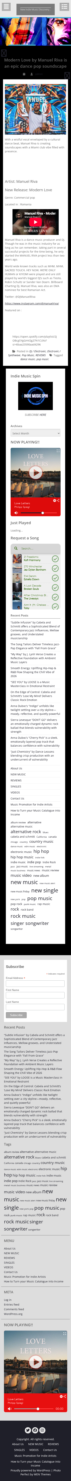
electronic (41, 846)
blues (45, 832)
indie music (18, 862)
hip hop (41, 851)
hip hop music (22, 857)
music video (21, 875)
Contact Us (17, 798)
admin (39, 74)
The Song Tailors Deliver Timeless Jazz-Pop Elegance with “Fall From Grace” (35, 646)
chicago (14, 842)
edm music (29, 846)
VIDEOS (15, 792)
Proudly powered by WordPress (30, 1470)
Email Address (15, 978)
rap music (43, 904)
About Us (16, 768)
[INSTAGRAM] (42, 1430)
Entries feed (11, 1304)
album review (18, 822)
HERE (42, 415)
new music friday (20, 891)
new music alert (47, 883)
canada (52, 836)
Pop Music (28, 355)
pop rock (16, 904)
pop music (43, 359)
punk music (30, 904)
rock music (23, 915)
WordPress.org (13, 1314)
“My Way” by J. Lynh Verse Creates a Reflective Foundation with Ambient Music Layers (33, 658)
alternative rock (26, 831)
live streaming (36, 866)
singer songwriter (30, 923)
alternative (34, 822)
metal (48, 866)
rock (15, 909)
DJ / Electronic (37, 351)
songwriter (17, 929)
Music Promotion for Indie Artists (31, 804)
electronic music (21, 852)
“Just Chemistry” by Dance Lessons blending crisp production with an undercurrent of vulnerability (32, 755)
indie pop (34, 862)
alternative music (22, 826)
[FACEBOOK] (35, 1430)
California (42, 836)
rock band (27, 909)
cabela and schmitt (23, 836)
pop (24, 899)
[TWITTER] (28, 1430)
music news (33, 870)
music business (18, 870)
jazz (13, 866)
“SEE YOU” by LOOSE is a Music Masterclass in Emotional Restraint (33, 684)
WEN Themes (42, 1474)
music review (50, 870)
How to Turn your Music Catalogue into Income (35, 812)
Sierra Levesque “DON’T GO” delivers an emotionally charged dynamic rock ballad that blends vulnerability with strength (34, 725)
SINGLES (16, 786)
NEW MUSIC (18, 774)
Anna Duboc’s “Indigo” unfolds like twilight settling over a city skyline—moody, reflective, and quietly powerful (35, 710)
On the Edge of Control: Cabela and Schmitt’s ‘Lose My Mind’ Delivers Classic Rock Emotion (33, 696)
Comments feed (14, 1309)
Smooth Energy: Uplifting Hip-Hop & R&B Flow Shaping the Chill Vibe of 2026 (33, 672)
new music (24, 882)
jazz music (22, 866)
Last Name (12, 1001)
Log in (8, 1300)
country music (41, 841)
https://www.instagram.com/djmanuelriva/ (32, 303)
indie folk (39, 857)
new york (15, 899)
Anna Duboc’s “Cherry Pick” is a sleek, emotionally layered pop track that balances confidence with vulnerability (35, 741)
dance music (27, 359)
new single (44, 890)
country (24, 841)
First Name (12, 989)
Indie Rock (49, 862)
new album (41, 876)
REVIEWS (41, 355)
